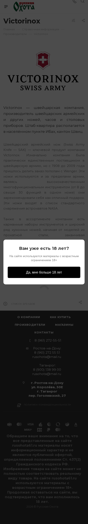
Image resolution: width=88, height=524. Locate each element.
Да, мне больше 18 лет (44, 272)
